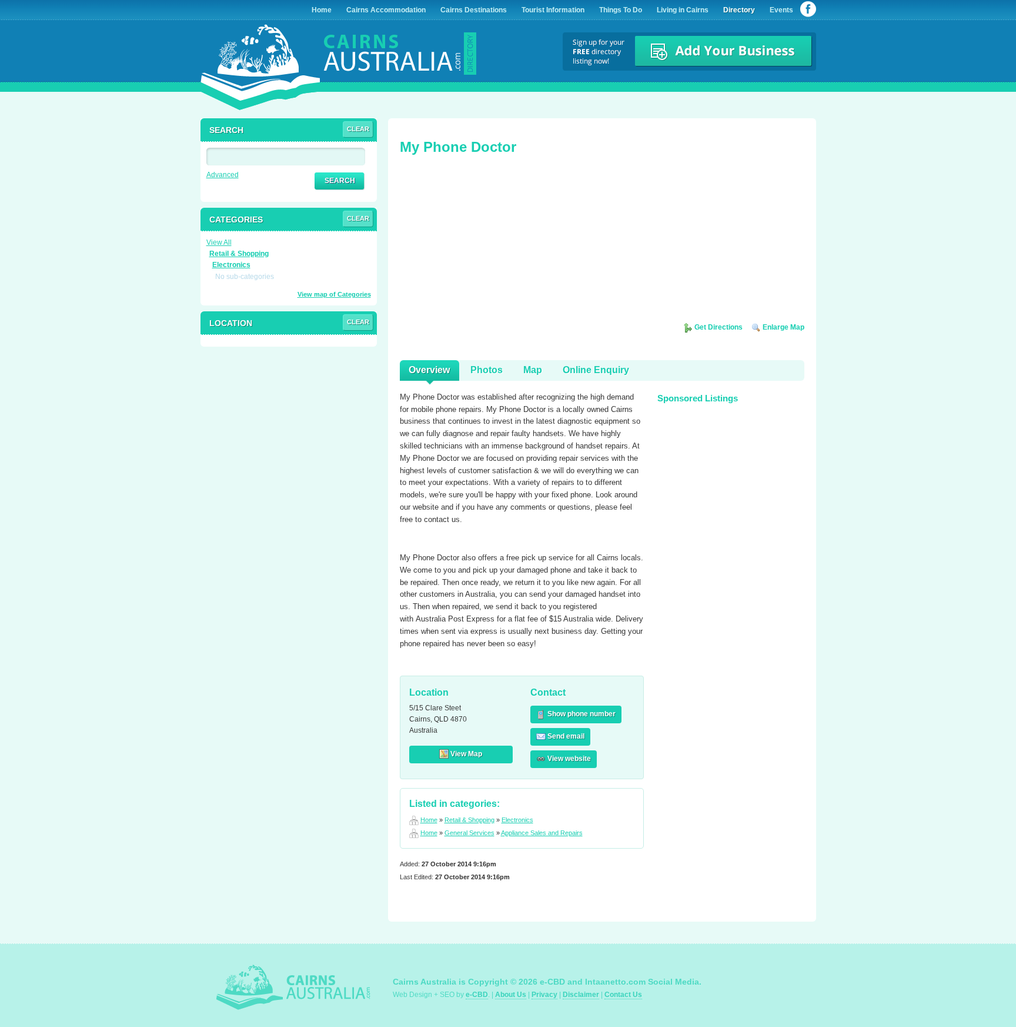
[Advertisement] (488, 242)
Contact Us (623, 995)
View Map (465, 754)
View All (219, 242)
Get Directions (718, 327)
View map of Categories (334, 294)
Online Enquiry (596, 370)
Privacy (544, 995)
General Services (469, 832)
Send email (565, 736)
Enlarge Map (782, 327)
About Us (510, 995)
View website (568, 759)
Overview (429, 370)
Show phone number (581, 714)
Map (532, 370)
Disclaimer (581, 995)
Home (428, 819)
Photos (486, 370)
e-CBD (477, 995)
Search (340, 181)
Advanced (222, 175)
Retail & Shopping (469, 819)
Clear (358, 128)
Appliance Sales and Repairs (542, 832)
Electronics (517, 819)
